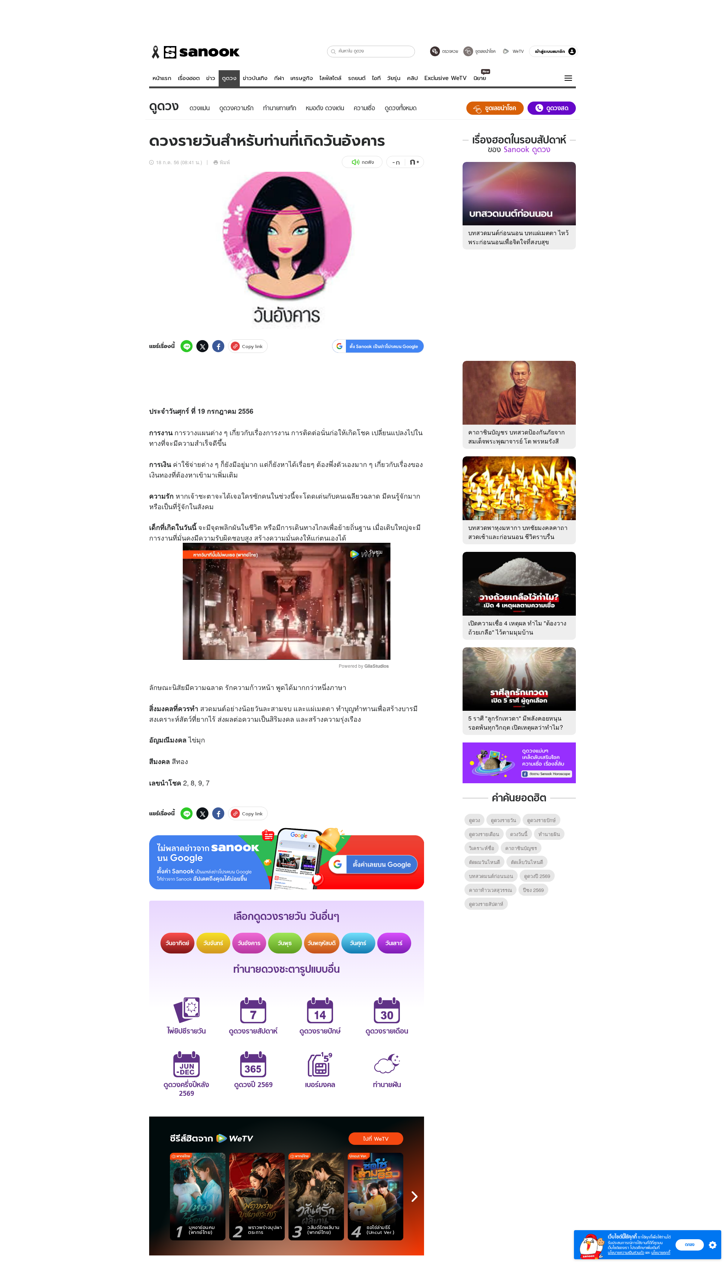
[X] (202, 346)
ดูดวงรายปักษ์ (541, 820)
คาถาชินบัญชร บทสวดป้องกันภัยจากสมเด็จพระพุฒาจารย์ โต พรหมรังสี (516, 436)
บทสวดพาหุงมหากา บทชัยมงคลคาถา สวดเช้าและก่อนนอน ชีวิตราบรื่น (518, 532)
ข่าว (210, 78)
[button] (333, 51)
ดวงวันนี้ (519, 834)
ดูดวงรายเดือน (484, 834)
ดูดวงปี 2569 (537, 875)
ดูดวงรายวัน (503, 820)
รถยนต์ (357, 78)
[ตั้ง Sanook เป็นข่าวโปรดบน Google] (286, 859)
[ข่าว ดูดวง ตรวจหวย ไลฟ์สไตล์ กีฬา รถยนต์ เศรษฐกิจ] (194, 52)
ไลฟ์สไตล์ (330, 78)
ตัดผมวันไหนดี (484, 862)
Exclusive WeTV (445, 78)
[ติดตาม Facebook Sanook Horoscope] (519, 762)
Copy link (252, 346)
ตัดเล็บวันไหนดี (527, 862)
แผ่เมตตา (320, 708)
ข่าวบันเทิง (255, 78)
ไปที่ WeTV (376, 1139)
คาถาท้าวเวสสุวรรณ (490, 889)
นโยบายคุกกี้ (660, 1253)
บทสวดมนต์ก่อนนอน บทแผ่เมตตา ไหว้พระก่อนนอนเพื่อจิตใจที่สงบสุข (518, 237)
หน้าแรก (162, 78)
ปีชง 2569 (533, 889)
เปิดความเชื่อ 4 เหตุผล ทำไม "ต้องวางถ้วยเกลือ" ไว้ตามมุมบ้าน (517, 627)
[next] (414, 1196)
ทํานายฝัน (549, 834)
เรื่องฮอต (189, 78)
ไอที (376, 78)
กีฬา (279, 78)
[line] (186, 346)
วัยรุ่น (393, 78)
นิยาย (480, 78)
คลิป (412, 78)
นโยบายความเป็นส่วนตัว (626, 1253)
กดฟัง (368, 162)
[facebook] (218, 346)
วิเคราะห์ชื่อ (481, 848)
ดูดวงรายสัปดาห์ (486, 903)
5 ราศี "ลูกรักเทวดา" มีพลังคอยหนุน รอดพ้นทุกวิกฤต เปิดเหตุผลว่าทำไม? (515, 723)
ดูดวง (229, 78)
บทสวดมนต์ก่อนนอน (491, 875)
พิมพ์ (225, 162)
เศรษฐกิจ (301, 78)
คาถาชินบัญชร (521, 848)
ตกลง (689, 1244)
